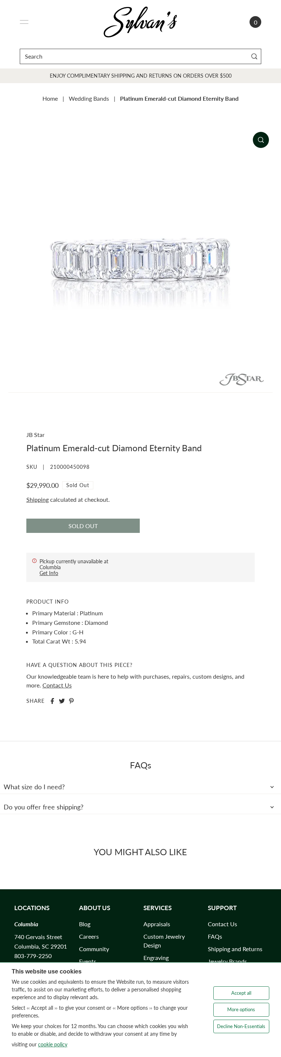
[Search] (254, 56)
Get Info (49, 573)
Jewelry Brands (227, 961)
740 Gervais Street (38, 936)
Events (87, 961)
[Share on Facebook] (52, 701)
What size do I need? (34, 787)
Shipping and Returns (235, 948)
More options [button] (241, 1009)
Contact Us (57, 685)
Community (94, 948)
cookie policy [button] (52, 1044)
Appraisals (156, 923)
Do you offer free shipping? (43, 807)
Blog (84, 923)
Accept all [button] (241, 993)
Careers (89, 936)
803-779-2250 (33, 955)
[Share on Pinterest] (71, 701)
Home (50, 98)
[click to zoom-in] (261, 140)
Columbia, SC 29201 (40, 946)
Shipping (37, 499)
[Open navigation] (24, 22)
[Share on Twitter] (62, 701)
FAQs (215, 936)
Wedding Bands (89, 98)
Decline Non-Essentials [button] (241, 1026)
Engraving (156, 957)
